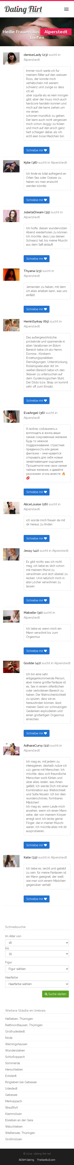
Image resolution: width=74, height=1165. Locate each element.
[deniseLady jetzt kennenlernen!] (11, 58)
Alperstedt (32, 60)
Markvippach (13, 1101)
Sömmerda (12, 1063)
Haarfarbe (11, 977)
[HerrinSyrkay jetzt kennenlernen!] (11, 325)
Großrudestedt (15, 1031)
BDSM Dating (26, 1159)
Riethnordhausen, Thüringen (24, 1025)
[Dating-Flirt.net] (23, 9)
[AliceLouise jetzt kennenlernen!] (11, 508)
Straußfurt (11, 1107)
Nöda (8, 1037)
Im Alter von (13, 936)
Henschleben (14, 1069)
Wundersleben (15, 1050)
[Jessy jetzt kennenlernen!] (11, 554)
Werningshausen (16, 1044)
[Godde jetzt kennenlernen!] (11, 667)
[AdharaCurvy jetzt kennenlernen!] (11, 749)
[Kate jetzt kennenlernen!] (11, 861)
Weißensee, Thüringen (20, 1133)
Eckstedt (10, 1075)
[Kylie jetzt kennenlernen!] (11, 166)
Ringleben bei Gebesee (21, 1082)
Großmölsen (13, 1139)
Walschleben (14, 1126)
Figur (8, 962)
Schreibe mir (35, 150)
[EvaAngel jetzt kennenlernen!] (11, 416)
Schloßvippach (15, 1056)
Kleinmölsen (13, 1114)
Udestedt (11, 1088)
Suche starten (56, 994)
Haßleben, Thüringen (19, 1018)
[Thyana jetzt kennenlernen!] (11, 275)
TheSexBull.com (46, 1159)
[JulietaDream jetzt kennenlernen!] (11, 216)
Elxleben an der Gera (19, 1120)
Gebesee (11, 1094)
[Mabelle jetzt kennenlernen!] (11, 616)
